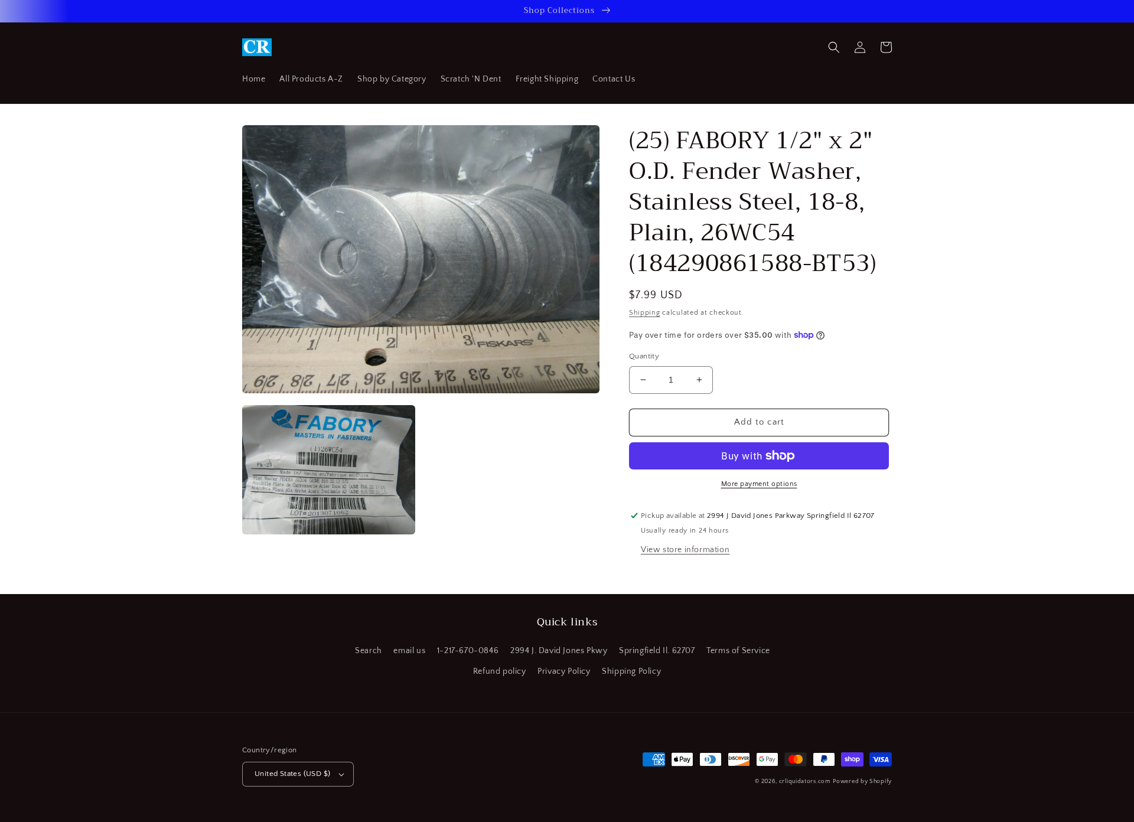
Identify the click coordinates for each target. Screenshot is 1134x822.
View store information (685, 549)
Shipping (644, 313)
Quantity (644, 356)
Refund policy (499, 671)
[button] (834, 47)
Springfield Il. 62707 (657, 650)
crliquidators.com (805, 781)
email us (409, 650)
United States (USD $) (292, 773)
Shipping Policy (631, 671)
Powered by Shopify (862, 781)
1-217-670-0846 (467, 650)
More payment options (759, 484)
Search (368, 650)
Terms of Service (738, 650)
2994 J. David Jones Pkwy (558, 650)
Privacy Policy (563, 671)
